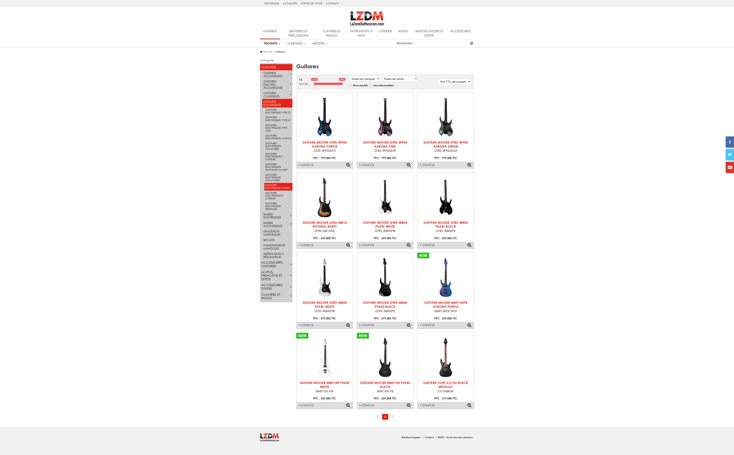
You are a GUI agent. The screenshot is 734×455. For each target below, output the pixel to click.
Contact (332, 3)
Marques (294, 43)
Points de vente (312, 3)
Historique (271, 3)
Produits (270, 43)
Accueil (267, 51)
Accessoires (460, 31)
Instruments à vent (361, 33)
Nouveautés (360, 85)
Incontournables (383, 85)
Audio (403, 31)
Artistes (318, 43)
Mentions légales (411, 437)
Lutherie (385, 31)
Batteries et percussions (298, 33)
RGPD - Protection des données (455, 437)
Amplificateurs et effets (429, 33)
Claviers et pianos (332, 33)
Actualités (290, 3)
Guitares (270, 31)
